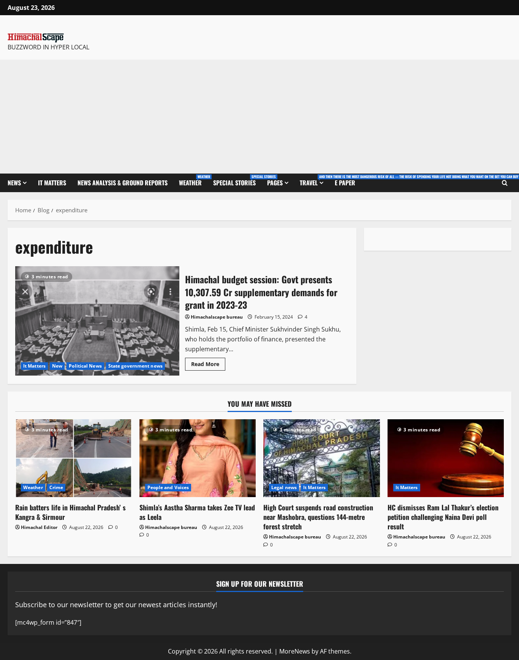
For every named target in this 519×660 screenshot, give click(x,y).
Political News (85, 366)
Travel (314, 180)
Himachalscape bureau (217, 317)
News (14, 182)
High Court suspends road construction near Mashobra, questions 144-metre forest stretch (318, 516)
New (57, 366)
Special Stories (237, 180)
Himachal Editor (39, 527)
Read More (208, 363)
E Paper (345, 182)
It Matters (52, 182)
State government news (135, 366)
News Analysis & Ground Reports (123, 182)
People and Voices (168, 487)
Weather (193, 180)
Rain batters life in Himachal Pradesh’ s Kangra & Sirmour (70, 512)
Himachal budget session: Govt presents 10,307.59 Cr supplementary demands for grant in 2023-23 (97, 321)
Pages (275, 182)
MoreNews (294, 651)
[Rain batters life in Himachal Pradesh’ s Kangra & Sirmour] (73, 458)
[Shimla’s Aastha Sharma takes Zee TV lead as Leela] (197, 458)
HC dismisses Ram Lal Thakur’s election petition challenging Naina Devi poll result (443, 516)
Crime (56, 487)
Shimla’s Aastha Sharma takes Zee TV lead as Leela (197, 512)
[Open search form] (504, 183)
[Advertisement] (259, 116)
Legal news (284, 487)
